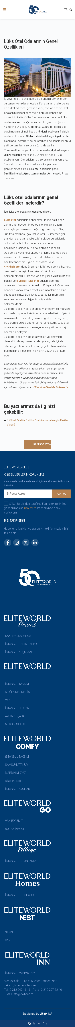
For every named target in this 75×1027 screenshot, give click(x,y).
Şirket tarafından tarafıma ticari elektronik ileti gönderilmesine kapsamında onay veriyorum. (35, 508)
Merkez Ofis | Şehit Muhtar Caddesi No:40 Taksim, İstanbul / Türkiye (31, 983)
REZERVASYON (42, 444)
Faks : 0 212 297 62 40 (47, 989)
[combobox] (66, 10)
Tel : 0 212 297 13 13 (17, 989)
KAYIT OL (61, 494)
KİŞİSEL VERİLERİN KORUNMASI (24, 474)
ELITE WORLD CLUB (16, 467)
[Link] (4, 9)
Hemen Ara (39, 1023)
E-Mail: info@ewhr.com (18, 994)
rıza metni (30, 508)
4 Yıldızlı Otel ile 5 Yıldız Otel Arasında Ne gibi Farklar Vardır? (37, 422)
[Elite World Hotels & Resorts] (71, 10)
